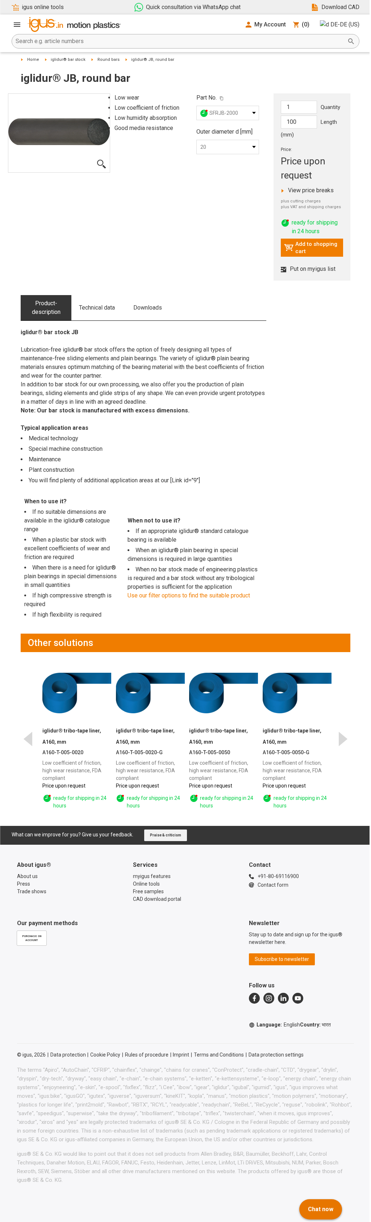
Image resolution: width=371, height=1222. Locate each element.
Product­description (46, 307)
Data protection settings (276, 1055)
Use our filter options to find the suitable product (189, 595)
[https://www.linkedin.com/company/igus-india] (283, 998)
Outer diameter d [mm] (224, 131)
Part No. (206, 97)
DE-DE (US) (344, 24)
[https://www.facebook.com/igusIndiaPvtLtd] (254, 998)
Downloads (147, 307)
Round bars (108, 59)
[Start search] (351, 41)
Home (33, 59)
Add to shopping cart (310, 248)
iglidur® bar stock (68, 59)
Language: (278, 1025)
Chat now (320, 1209)
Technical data (97, 307)
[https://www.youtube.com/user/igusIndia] (297, 998)
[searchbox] (180, 41)
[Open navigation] (17, 24)
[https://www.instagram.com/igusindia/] (268, 998)
